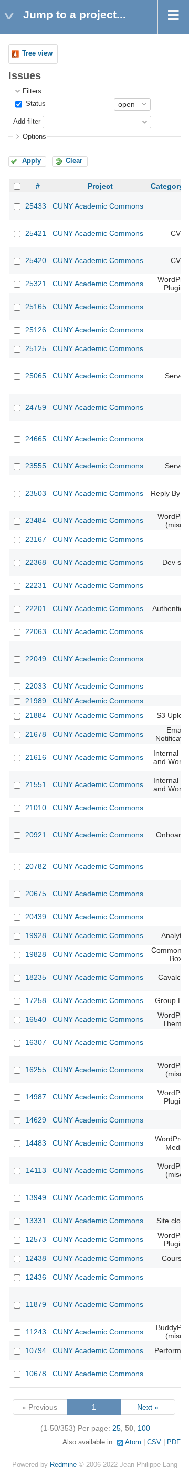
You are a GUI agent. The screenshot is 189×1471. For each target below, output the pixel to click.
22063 (35, 631)
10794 (35, 1350)
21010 (35, 807)
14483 (35, 1143)
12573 (35, 1239)
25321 (35, 283)
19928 (35, 935)
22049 (35, 659)
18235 (35, 977)
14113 (36, 1170)
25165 (35, 306)
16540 (35, 1019)
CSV (154, 1442)
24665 (35, 438)
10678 (35, 1373)
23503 (35, 493)
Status (35, 103)
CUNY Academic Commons (97, 206)
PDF (174, 1442)
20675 (35, 893)
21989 (35, 700)
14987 (35, 1097)
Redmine (63, 1464)
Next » (148, 1407)
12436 (35, 1277)
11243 (36, 1331)
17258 (35, 1000)
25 (116, 1428)
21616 (35, 757)
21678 (35, 734)
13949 (35, 1197)
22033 (35, 686)
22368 (35, 562)
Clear (74, 161)
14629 (35, 1120)
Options (34, 136)
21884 (35, 715)
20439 (35, 916)
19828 (35, 954)
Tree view (37, 53)
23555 (35, 466)
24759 (35, 407)
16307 (35, 1042)
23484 (35, 520)
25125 (35, 348)
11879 (36, 1304)
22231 (35, 585)
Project (100, 186)
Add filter (26, 121)
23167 (35, 539)
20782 (35, 866)
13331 (35, 1220)
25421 (35, 233)
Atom (133, 1442)
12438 (35, 1258)
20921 (35, 835)
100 (144, 1428)
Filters (32, 91)
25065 (35, 376)
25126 (35, 329)
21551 (35, 784)
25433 (35, 206)
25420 (35, 260)
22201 (35, 608)
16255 (35, 1069)
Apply (31, 161)
